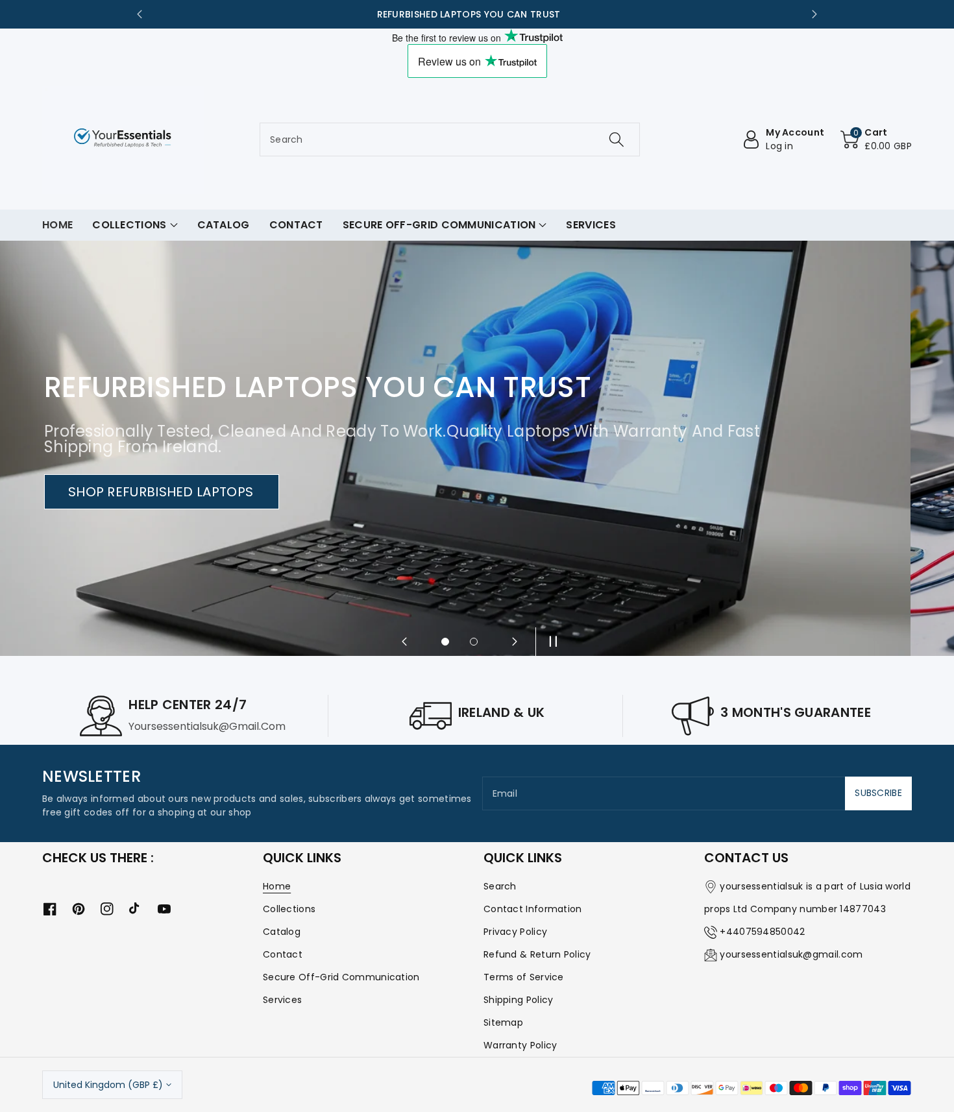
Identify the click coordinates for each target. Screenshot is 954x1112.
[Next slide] (814, 14)
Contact (282, 954)
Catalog (281, 931)
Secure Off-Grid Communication (341, 977)
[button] (876, 139)
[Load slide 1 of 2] (445, 641)
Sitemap (503, 1022)
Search (500, 886)
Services (282, 999)
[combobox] (449, 139)
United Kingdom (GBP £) (108, 1084)
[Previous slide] (139, 14)
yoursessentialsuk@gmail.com (791, 954)
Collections (289, 908)
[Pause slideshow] (549, 641)
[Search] (616, 139)
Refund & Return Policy (537, 954)
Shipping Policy (518, 999)
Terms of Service (523, 977)
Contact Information (532, 908)
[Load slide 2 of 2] (473, 641)
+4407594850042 (762, 931)
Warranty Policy (520, 1045)
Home (277, 886)
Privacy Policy (515, 931)
